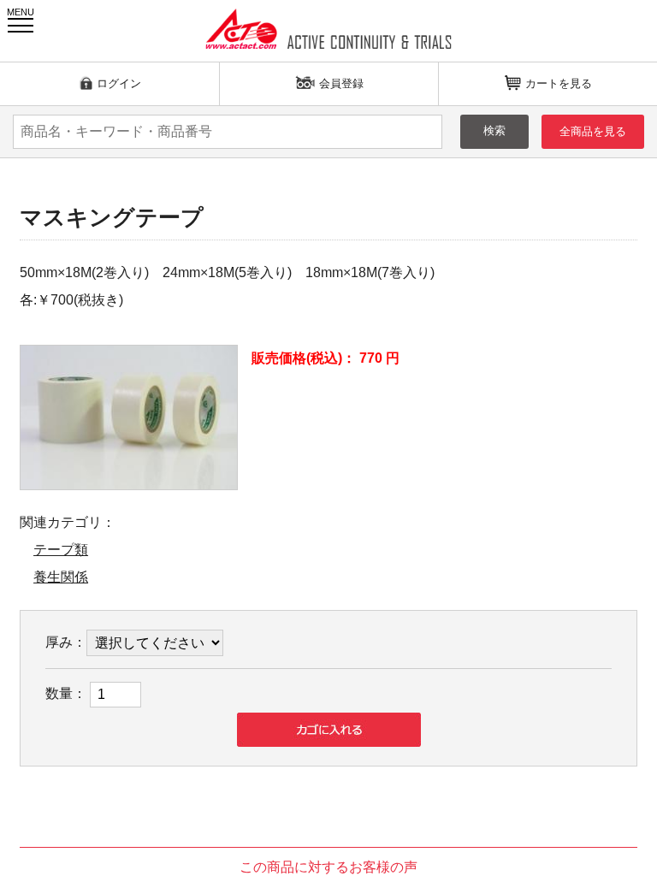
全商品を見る (592, 131)
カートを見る (558, 83)
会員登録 (341, 83)
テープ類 (60, 549)
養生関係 (60, 577)
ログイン (119, 83)
